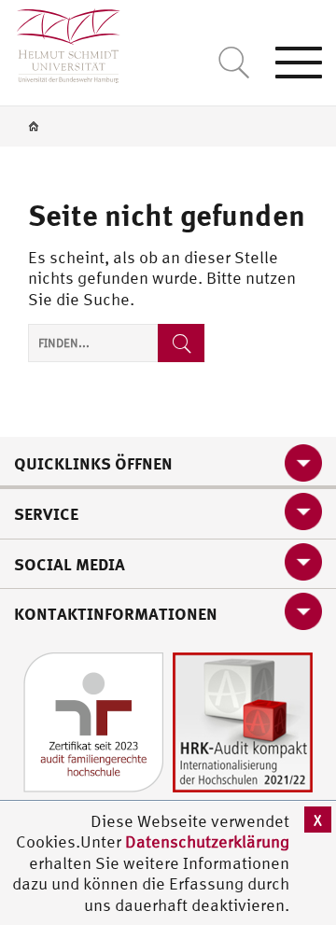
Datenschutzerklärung (207, 841)
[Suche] (181, 343)
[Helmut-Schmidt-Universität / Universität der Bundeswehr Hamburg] (60, 41)
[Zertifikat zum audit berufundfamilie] (93, 720)
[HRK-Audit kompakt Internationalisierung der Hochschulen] (243, 720)
